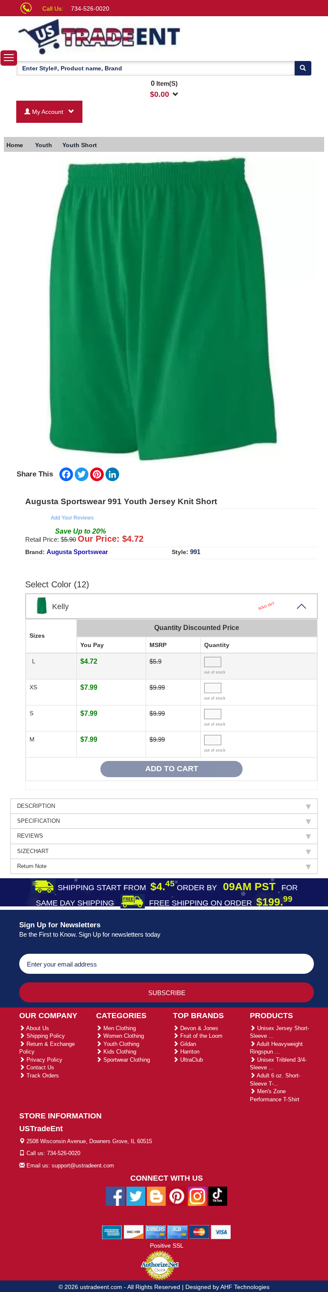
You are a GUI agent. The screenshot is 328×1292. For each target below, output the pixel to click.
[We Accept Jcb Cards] (177, 1231)
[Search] (302, 68)
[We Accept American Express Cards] (112, 1231)
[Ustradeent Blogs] (156, 1196)
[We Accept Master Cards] (199, 1231)
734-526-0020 (90, 8)
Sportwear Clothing (126, 1060)
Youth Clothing (120, 1044)
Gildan (187, 1044)
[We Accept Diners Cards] (156, 1231)
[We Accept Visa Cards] (221, 1231)
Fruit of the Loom (201, 1036)
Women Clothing (123, 1036)
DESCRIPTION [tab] (36, 806)
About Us (37, 1028)
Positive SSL (167, 1245)
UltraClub (191, 1060)
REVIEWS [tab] (30, 836)
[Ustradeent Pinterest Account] (176, 1196)
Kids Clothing (119, 1051)
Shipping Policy (45, 1036)
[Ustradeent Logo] (100, 35)
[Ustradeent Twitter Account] (135, 1196)
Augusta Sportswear (77, 551)
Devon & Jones (198, 1028)
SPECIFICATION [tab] (38, 821)
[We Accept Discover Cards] (134, 1231)
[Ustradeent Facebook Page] (115, 1196)
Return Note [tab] (32, 866)
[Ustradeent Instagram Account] (197, 1196)
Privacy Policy (43, 1060)
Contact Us (39, 1067)
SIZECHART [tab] (33, 851)
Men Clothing (119, 1028)
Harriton (189, 1051)
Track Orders (42, 1075)
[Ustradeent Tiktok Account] (217, 1196)
